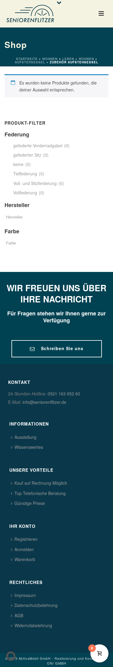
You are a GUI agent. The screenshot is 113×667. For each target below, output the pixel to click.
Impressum (25, 595)
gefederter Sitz (31, 155)
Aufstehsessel (30, 62)
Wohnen (86, 59)
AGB (18, 615)
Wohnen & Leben (58, 59)
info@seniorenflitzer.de (44, 402)
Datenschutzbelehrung (36, 605)
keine (22, 164)
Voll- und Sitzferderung (38, 183)
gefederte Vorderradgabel (41, 145)
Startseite (27, 59)
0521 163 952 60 (64, 393)
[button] (11, 656)
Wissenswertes (28, 447)
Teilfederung (28, 174)
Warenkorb (24, 559)
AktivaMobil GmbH (35, 658)
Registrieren (26, 539)
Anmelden (24, 549)
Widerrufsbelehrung (33, 625)
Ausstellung (25, 437)
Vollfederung (28, 193)
